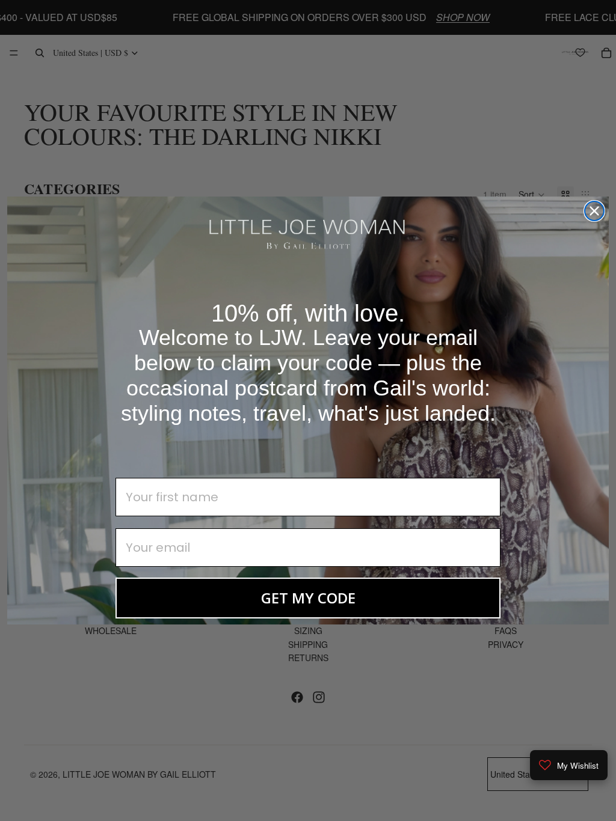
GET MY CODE (308, 598)
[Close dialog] (594, 211)
